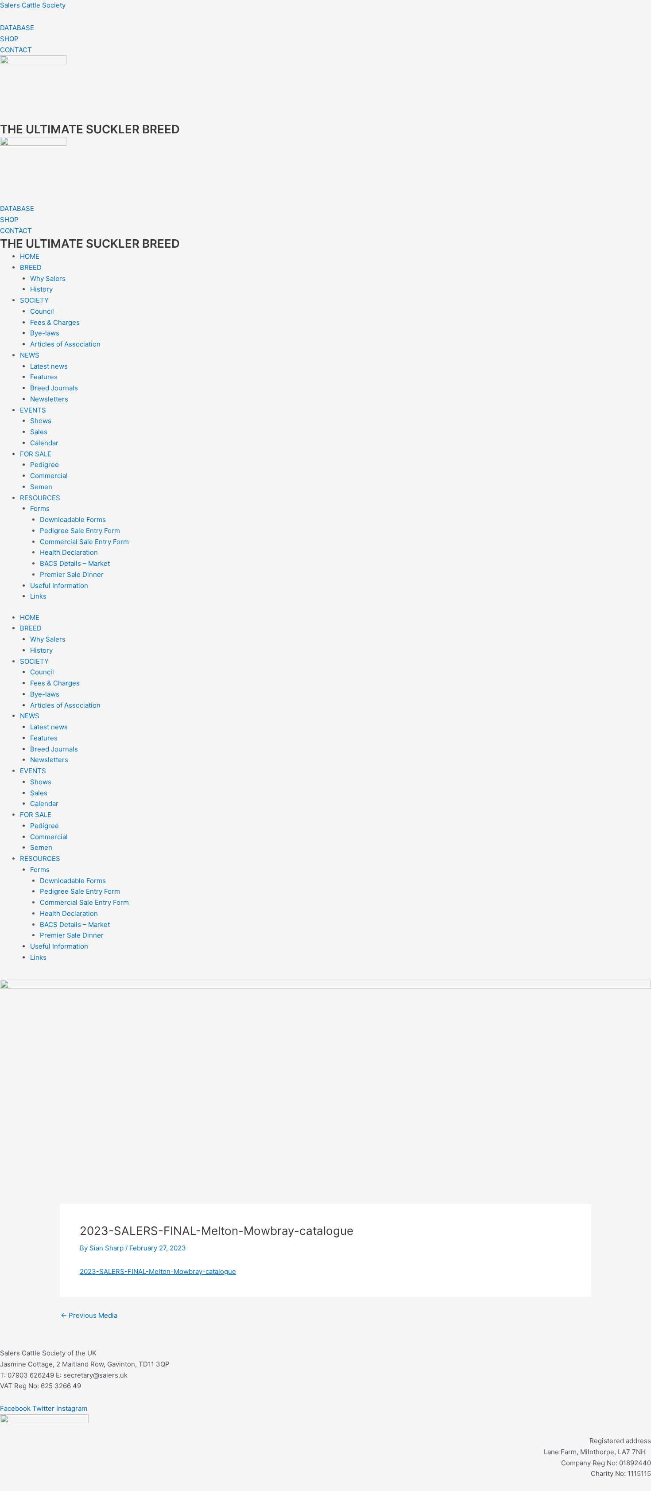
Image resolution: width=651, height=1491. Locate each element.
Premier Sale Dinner (72, 574)
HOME (29, 256)
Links (38, 596)
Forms (40, 508)
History (41, 289)
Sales (38, 432)
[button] (325, 976)
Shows (40, 421)
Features (44, 377)
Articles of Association (65, 344)
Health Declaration (69, 552)
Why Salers (48, 278)
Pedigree (44, 464)
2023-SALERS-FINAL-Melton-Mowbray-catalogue (158, 1271)
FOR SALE (35, 454)
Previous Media (89, 1315)
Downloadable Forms (73, 519)
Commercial (49, 475)
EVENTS (33, 410)
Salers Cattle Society (33, 5)
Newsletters (49, 399)
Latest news (49, 366)
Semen (41, 487)
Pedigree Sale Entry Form (80, 530)
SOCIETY (34, 300)
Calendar (44, 443)
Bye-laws (44, 333)
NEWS (29, 355)
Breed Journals (54, 388)
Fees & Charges (55, 322)
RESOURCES (40, 498)
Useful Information (59, 585)
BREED (31, 267)
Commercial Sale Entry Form (84, 541)
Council (42, 311)
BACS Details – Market (75, 563)
